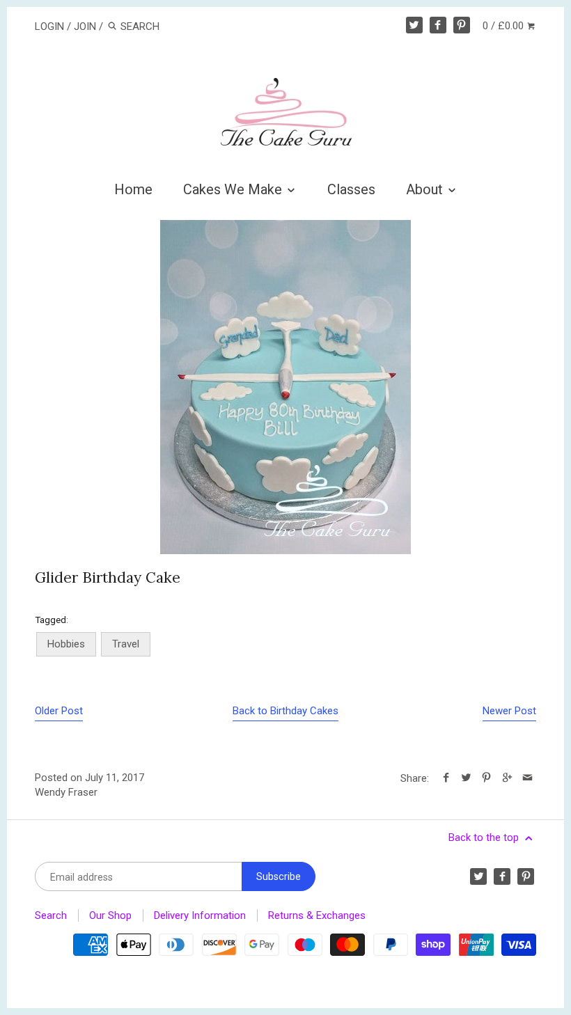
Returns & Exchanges (317, 915)
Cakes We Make (234, 189)
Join (85, 26)
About (426, 189)
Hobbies (66, 644)
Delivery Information (200, 915)
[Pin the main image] (486, 778)
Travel (125, 644)
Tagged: (51, 619)
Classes (351, 189)
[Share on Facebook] (446, 778)
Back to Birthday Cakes (285, 711)
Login (49, 26)
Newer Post (509, 711)
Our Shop (110, 915)
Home (133, 189)
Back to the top (485, 837)
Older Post (59, 711)
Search (51, 915)
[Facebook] (438, 25)
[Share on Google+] (506, 778)
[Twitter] (414, 25)
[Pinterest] (461, 25)
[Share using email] (527, 778)
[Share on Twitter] (466, 778)
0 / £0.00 (504, 25)
